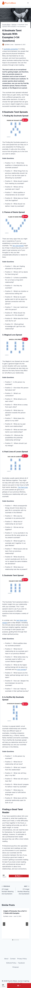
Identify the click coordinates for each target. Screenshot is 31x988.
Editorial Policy (11, 963)
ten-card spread (18, 245)
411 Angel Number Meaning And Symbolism (7, 890)
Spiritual (14, 24)
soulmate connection (11, 49)
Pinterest (15, 967)
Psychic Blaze (6, 24)
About (6, 959)
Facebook (21, 963)
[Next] (27, 924)
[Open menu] (28, 3)
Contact (13, 959)
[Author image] (3, 44)
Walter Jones (9, 44)
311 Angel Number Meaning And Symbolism (23, 890)
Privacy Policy (22, 959)
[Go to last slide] (4, 924)
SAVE (26, 120)
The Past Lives (23, 487)
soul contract (21, 669)
